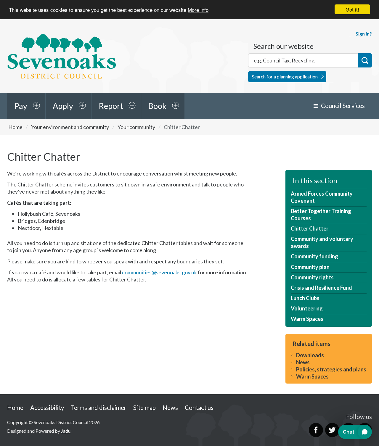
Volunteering (307, 308)
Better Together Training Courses (321, 214)
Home (15, 127)
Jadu (65, 431)
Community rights (312, 277)
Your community (136, 127)
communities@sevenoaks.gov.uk (159, 272)
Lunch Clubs (305, 298)
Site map (144, 407)
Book (157, 106)
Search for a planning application (285, 76)
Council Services (343, 105)
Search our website (283, 46)
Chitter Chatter (309, 228)
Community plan (310, 267)
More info (198, 9)
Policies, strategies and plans (331, 369)
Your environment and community (70, 127)
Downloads (310, 355)
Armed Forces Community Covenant (322, 197)
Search (365, 60)
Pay (20, 106)
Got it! (352, 9)
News (303, 362)
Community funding (314, 256)
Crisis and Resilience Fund (321, 287)
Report (111, 106)
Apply (63, 106)
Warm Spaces (307, 318)
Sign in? (364, 33)
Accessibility (47, 407)
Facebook (316, 430)
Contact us (199, 407)
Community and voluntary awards (322, 242)
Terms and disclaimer (98, 407)
